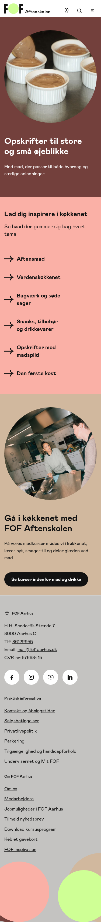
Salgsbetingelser (21, 721)
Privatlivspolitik (20, 731)
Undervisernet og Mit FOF (31, 761)
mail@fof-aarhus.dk (37, 649)
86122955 (22, 642)
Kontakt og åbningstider (29, 711)
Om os (10, 789)
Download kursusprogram (30, 829)
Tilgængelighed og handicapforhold (40, 751)
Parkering (14, 741)
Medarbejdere (19, 799)
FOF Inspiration (20, 849)
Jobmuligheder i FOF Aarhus (33, 809)
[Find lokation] (66, 10)
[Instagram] (31, 677)
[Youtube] (50, 677)
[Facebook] (11, 677)
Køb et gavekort (21, 839)
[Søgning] (79, 10)
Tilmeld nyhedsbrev (24, 819)
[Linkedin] (70, 677)
